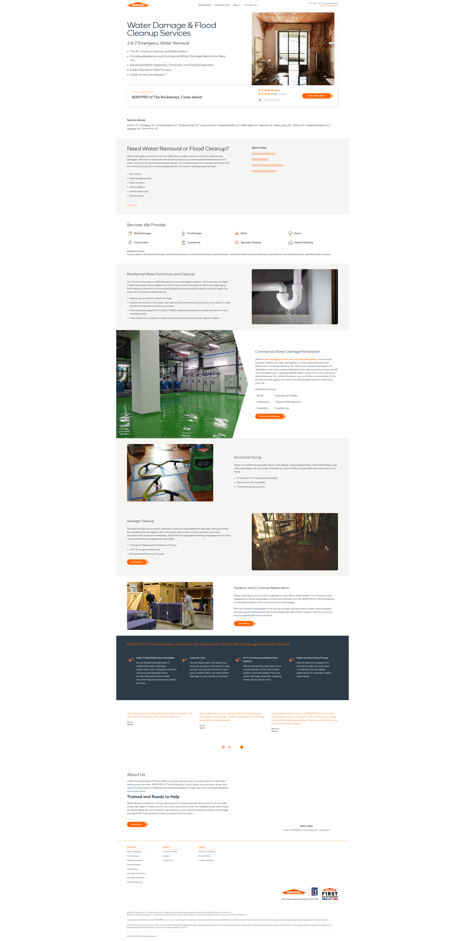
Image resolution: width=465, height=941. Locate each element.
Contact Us (250, 5)
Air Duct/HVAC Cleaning (200, 254)
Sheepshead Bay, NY (229, 125)
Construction (132, 869)
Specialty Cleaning (135, 878)
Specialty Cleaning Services (267, 164)
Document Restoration (258, 254)
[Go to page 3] (235, 747)
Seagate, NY (133, 128)
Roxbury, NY (299, 125)
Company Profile (170, 851)
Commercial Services (263, 153)
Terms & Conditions (206, 851)
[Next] (242, 747)
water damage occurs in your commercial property (289, 359)
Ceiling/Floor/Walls (238, 254)
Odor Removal (275, 254)
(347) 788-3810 (329, 5)
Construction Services (264, 170)
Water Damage (134, 851)
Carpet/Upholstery (220, 254)
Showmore (132, 205)
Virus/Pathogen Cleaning (177, 254)
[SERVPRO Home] (138, 4)
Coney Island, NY (208, 125)
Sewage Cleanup (135, 254)
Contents (326, 254)
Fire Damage (133, 856)
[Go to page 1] (229, 747)
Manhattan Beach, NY (318, 125)
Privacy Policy (204, 856)
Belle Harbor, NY (249, 125)
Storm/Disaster (134, 864)
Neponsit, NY (266, 125)
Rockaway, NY (148, 125)
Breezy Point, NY (282, 125)
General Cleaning (135, 882)
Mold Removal (260, 159)
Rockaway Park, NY (188, 125)
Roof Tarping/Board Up (293, 254)
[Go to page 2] (232, 747)
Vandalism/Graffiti (313, 254)
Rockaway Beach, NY (167, 125)
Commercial (221, 5)
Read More (136, 824)
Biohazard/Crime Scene (154, 254)
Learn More (136, 562)
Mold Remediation (135, 860)
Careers (166, 856)
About (236, 5)
